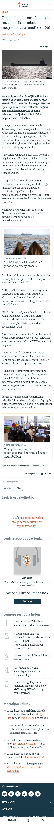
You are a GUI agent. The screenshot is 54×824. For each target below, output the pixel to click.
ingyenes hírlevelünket (25, 744)
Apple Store (27, 718)
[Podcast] (31, 794)
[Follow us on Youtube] (4, 794)
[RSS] (24, 794)
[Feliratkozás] (37, 794)
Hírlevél (12, 820)
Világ (5, 12)
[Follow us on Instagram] (18, 794)
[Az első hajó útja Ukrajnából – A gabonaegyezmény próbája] (27, 242)
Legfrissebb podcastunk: (22, 539)
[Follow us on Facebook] (11, 794)
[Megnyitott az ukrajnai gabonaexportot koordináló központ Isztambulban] (27, 429)
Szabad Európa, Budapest (14, 34)
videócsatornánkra (32, 757)
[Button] (46, 47)
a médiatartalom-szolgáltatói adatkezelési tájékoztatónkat (28, 522)
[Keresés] (43, 820)
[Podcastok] (28, 820)
